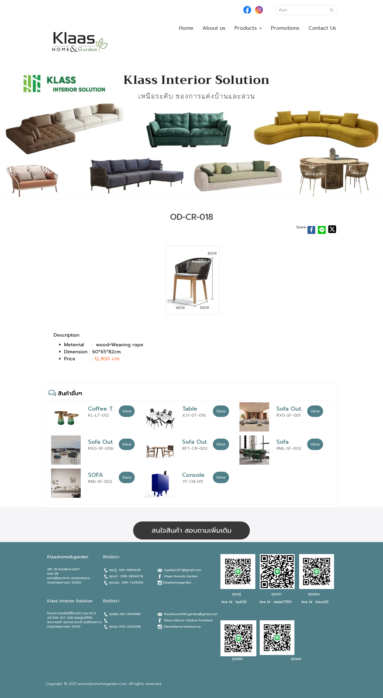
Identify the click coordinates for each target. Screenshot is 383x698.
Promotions (285, 28)
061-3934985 (130, 614)
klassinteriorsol (176, 626)
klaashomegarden (177, 582)
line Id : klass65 (314, 602)
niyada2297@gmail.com (182, 570)
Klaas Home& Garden (181, 576)
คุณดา (276, 594)
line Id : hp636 (234, 602)
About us (213, 28)
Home (186, 28)
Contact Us (322, 28)
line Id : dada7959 (276, 602)
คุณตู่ (236, 594)
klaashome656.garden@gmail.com (191, 614)
